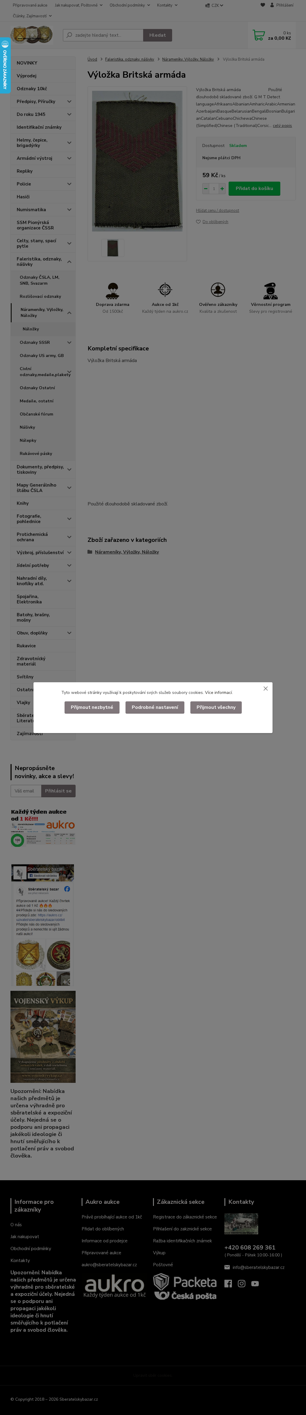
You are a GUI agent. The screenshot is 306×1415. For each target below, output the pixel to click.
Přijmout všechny (216, 707)
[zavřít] (266, 688)
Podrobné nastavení (155, 707)
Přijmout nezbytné (92, 707)
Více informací (218, 692)
